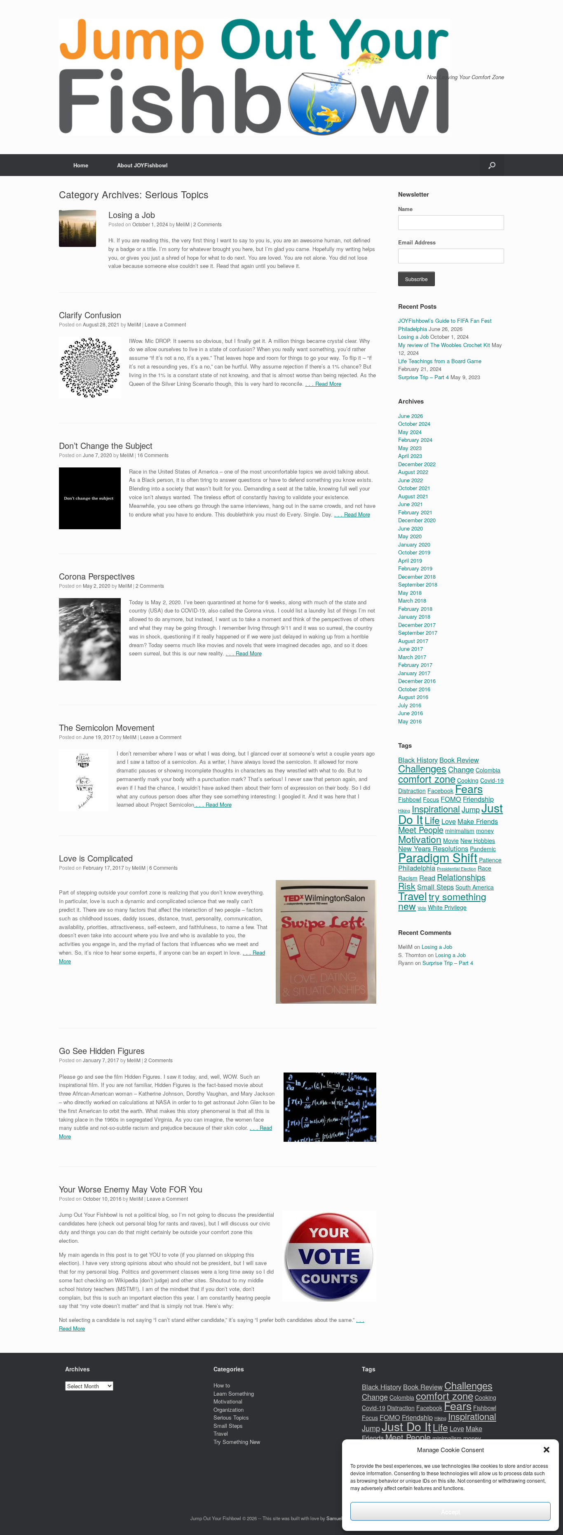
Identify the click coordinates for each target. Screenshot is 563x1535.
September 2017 (417, 632)
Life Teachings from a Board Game (439, 361)
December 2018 (417, 576)
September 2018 (417, 584)
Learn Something (233, 1393)
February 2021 (415, 512)
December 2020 (417, 520)
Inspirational (436, 808)
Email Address (417, 242)
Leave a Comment (165, 324)
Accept (450, 1511)
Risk (406, 886)
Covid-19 (492, 780)
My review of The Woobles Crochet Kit (444, 345)
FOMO (451, 799)
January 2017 (414, 673)
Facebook (440, 790)
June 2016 (410, 713)
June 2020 (410, 528)
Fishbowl (409, 799)
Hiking (440, 1418)
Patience (490, 860)
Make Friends (477, 821)
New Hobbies (477, 840)
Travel (412, 895)
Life (432, 820)
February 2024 (415, 440)
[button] (546, 1450)
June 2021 (410, 504)
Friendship (478, 799)
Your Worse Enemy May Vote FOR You (130, 1189)
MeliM (183, 224)
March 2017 (412, 657)
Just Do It (406, 1426)
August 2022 (413, 472)
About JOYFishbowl (142, 165)
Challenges (422, 768)
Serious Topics (231, 1417)
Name (405, 209)
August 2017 (413, 641)
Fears (469, 788)
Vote (422, 908)
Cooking (485, 1397)
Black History (418, 760)
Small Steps (435, 887)
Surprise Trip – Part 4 (423, 377)
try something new (442, 901)
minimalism (459, 830)
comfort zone (426, 778)
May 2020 (410, 536)
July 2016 (409, 705)
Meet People (420, 830)
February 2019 (415, 568)
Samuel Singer (341, 1518)
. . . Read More (323, 383)
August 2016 (413, 697)
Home (80, 165)
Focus (431, 799)
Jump (471, 809)
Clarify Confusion (90, 315)
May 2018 (410, 592)
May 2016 (410, 721)
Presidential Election (456, 869)
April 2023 (410, 456)
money (485, 830)
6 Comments (163, 867)
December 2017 (417, 625)
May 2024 (410, 432)
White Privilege (447, 907)
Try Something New (236, 1442)
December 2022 (417, 464)
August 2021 (413, 496)
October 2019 (414, 552)
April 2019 (410, 560)
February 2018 (415, 609)
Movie (451, 840)
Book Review (459, 760)
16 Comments (153, 454)
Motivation (419, 839)
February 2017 (415, 665)
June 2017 (410, 648)
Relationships (461, 877)
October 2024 (414, 423)
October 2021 (414, 488)
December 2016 (417, 681)
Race (484, 868)
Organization (228, 1409)
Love (448, 821)
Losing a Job (131, 215)
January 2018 (414, 616)
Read (427, 878)
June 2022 (410, 480)
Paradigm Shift (437, 857)
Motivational (227, 1401)
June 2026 (410, 416)
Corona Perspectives (97, 576)
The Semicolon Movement (107, 727)
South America (474, 887)
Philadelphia (416, 868)
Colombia (488, 770)
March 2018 (412, 600)
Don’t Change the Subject (105, 445)
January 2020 (414, 544)
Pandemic (483, 849)
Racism (408, 878)
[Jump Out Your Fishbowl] (254, 77)
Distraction (412, 790)
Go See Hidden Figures (102, 1050)
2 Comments (207, 224)
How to (221, 1385)
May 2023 (410, 448)
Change (461, 769)
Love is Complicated (96, 858)
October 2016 (414, 689)
